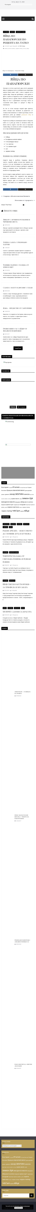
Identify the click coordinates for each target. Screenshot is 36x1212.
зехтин (6, 48)
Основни (6, 32)
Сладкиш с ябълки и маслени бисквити (16, 196)
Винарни (13, 524)
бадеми (29, 487)
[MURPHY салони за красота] (18, 605)
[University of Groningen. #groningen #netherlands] (18, 399)
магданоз (5, 502)
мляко (31, 502)
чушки (22, 511)
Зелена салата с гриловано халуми (15, 243)
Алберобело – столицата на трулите (23, 692)
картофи (32, 494)
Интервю (19, 524)
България (4, 487)
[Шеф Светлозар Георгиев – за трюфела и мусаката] (18, 577)
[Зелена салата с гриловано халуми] (11, 238)
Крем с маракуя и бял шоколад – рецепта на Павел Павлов (22, 816)
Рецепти (12, 32)
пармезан (16, 504)
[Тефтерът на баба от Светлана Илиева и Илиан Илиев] (18, 549)
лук (31, 498)
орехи (8, 504)
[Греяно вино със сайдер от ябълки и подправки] (9, 325)
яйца (28, 48)
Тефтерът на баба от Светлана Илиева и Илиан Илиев (17, 559)
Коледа (21, 487)
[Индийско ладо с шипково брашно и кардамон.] (18, 390)
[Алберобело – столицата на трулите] (7, 693)
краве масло (15, 498)
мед (22, 502)
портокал (28, 504)
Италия (15, 487)
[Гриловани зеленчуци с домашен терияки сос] (7, 942)
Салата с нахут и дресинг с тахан (17, 287)
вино (22, 490)
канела (26, 494)
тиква (20, 507)
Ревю (11, 527)
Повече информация (25, 1206)
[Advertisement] (18, 473)
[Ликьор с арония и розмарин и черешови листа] (11, 216)
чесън (24, 48)
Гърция (10, 487)
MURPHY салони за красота (17, 611)
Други (4, 608)
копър (9, 498)
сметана (16, 507)
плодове (22, 504)
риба (6, 507)
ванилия (16, 490)
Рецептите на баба (20, 32)
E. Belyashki (14, 46)
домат (3, 494)
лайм (20, 498)
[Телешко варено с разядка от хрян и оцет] (7, 261)
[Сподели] (10, 75)
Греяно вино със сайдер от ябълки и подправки (15, 330)
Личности (26, 524)
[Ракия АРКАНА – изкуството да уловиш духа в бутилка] (18, 521)
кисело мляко (11, 48)
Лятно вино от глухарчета (24, 200)
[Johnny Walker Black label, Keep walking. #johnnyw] (18, 394)
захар (12, 494)
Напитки (5, 527)
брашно (10, 490)
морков (3, 504)
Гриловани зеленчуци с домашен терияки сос (22, 941)
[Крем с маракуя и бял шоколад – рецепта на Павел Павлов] (7, 818)
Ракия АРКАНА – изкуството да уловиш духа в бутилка (17, 532)
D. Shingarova (14, 537)
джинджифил (28, 490)
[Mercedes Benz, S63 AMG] (18, 403)
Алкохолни (6, 524)
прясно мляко (17, 1176)
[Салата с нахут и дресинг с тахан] (6, 284)
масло (12, 502)
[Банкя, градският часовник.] (18, 385)
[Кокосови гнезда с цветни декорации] (7, 1066)
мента (26, 502)
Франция (25, 487)
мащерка (17, 502)
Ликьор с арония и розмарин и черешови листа (16, 220)
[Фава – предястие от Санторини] (3, 304)
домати (7, 494)
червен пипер (19, 48)
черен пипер (6, 511)
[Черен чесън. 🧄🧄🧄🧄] (18, 388)
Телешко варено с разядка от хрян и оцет (16, 266)
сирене (9, 507)
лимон (25, 498)
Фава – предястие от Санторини (17, 308)
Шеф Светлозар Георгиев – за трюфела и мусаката (17, 585)
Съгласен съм (18, 1208)
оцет (11, 504)
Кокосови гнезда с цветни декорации (23, 1065)
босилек (3, 490)
